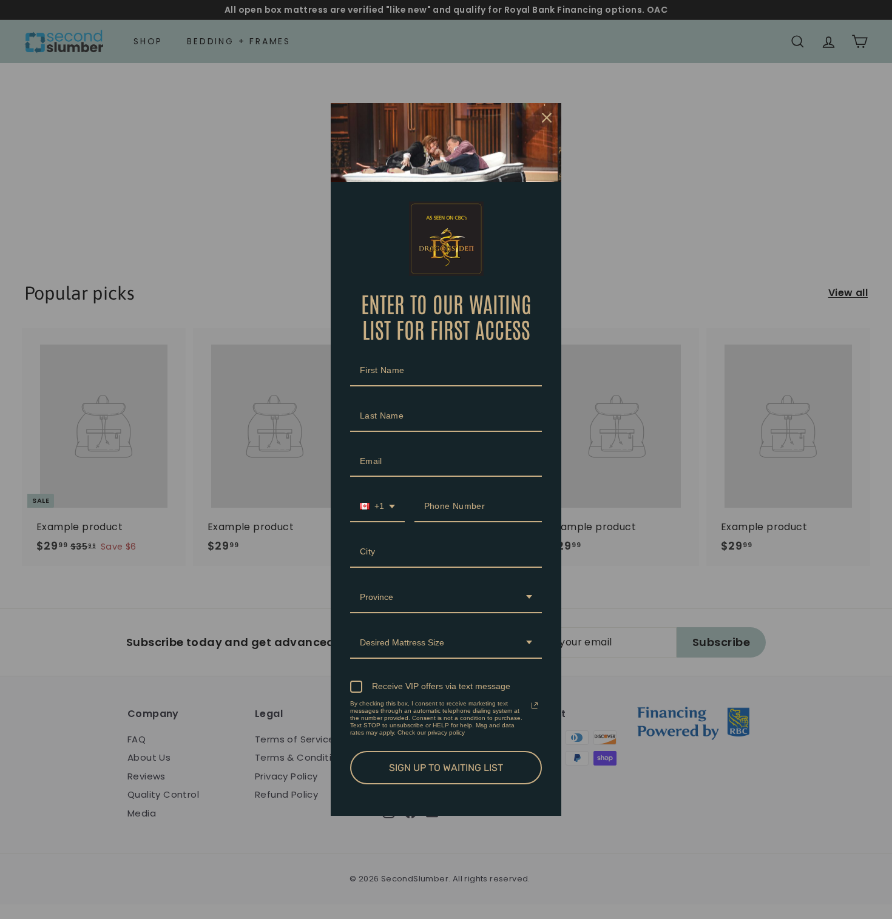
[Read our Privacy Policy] (534, 705)
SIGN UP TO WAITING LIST (446, 767)
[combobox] (377, 506)
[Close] (546, 117)
